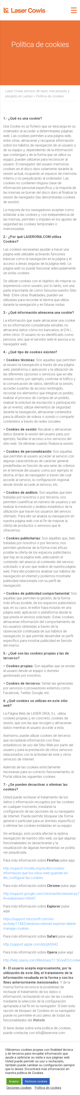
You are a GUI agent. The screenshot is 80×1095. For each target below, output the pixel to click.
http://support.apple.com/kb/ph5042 (30, 944)
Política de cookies (48, 1088)
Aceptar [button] (14, 1081)
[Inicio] (24, 10)
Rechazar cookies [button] (36, 1081)
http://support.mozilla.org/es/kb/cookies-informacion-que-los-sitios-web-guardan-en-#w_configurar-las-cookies (36, 873)
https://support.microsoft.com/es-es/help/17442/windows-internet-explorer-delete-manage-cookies (40, 924)
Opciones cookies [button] (19, 1088)
